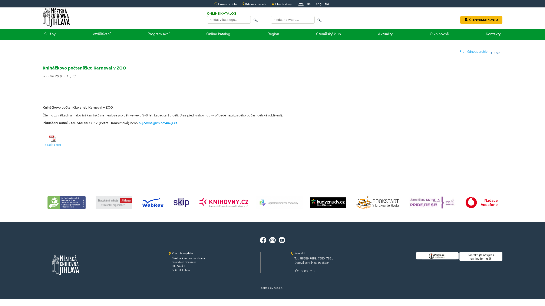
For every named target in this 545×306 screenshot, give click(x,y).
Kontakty (493, 34)
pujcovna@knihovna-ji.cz (158, 123)
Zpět (496, 53)
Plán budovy (282, 4)
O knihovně (439, 34)
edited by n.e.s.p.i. (272, 288)
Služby (50, 34)
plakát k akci (53, 145)
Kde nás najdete (255, 4)
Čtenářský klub (328, 34)
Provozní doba (227, 4)
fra (327, 4)
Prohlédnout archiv (473, 51)
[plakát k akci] (53, 138)
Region (273, 34)
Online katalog (218, 34)
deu (310, 4)
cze (301, 4)
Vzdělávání (101, 34)
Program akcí (158, 34)
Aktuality (385, 34)
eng (318, 4)
